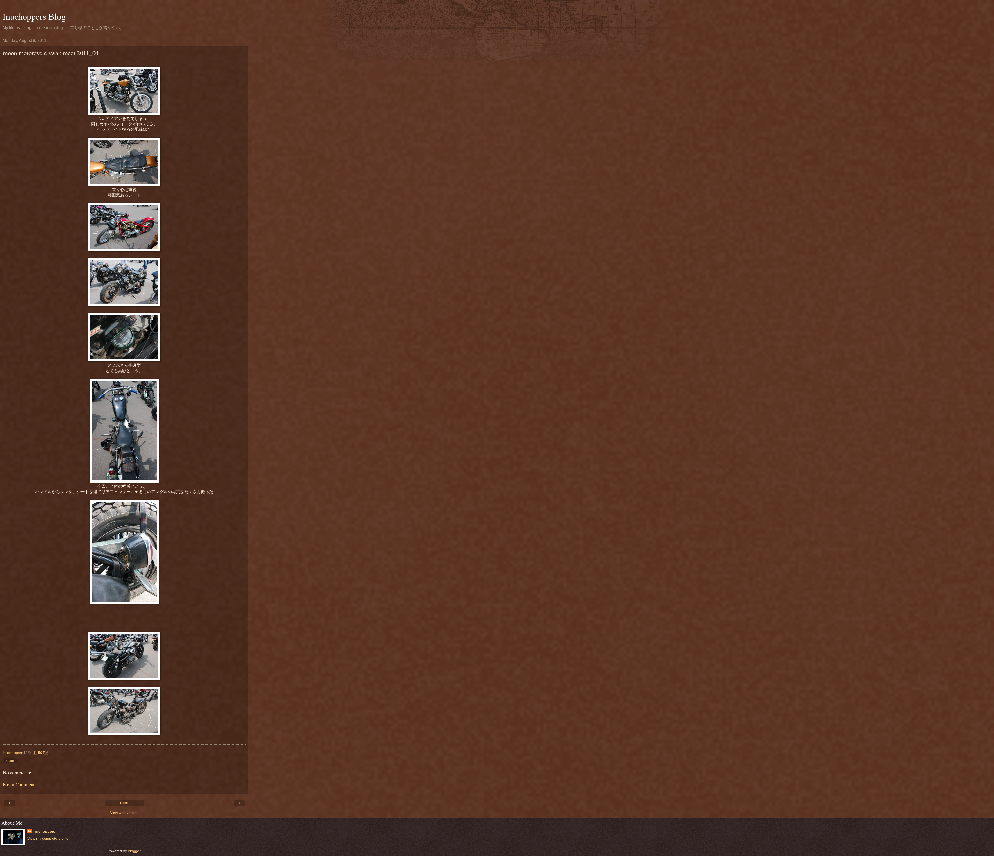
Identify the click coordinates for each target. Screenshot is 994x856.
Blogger (134, 851)
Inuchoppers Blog (34, 16)
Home (124, 803)
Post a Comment (18, 784)
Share (9, 761)
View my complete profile (47, 838)
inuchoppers (44, 831)
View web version (124, 813)
